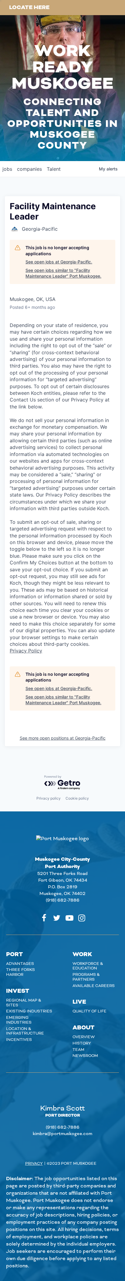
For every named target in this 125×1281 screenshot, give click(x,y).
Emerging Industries (19, 1020)
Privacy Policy (26, 651)
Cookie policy (77, 798)
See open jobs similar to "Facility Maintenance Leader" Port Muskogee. (63, 273)
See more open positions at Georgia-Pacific (63, 738)
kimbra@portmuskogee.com (62, 1134)
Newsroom (85, 1055)
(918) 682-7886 (62, 900)
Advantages (20, 963)
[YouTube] (69, 918)
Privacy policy (48, 798)
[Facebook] (44, 918)
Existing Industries (29, 1011)
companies (29, 169)
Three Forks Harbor (20, 972)
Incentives (19, 1039)
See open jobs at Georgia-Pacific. (58, 261)
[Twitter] (57, 918)
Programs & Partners (86, 977)
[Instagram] (81, 918)
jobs (7, 169)
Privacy (34, 1163)
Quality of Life (89, 1011)
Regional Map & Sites (23, 1003)
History (82, 1043)
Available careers (94, 986)
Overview (84, 1037)
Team (78, 1049)
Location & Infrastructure (25, 1031)
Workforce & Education (88, 966)
